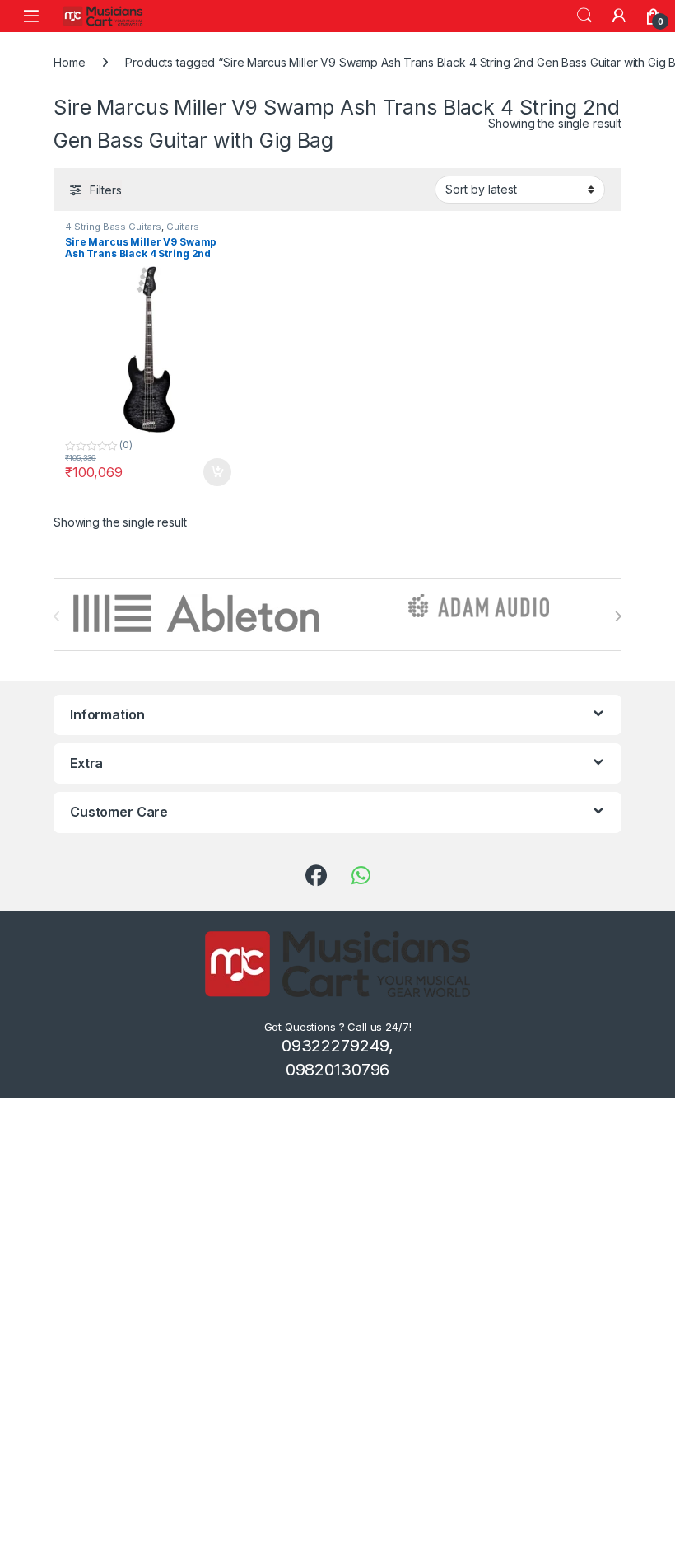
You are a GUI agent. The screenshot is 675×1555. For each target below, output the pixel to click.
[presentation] (617, 616)
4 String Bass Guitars (113, 226)
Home (69, 62)
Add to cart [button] (217, 472)
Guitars (182, 226)
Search (584, 16)
